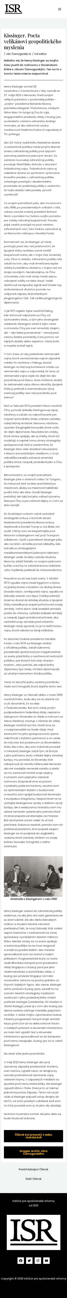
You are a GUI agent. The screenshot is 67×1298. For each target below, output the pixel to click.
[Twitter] (29, 1260)
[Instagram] (38, 1260)
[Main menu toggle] (59, 9)
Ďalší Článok (33, 1179)
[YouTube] (46, 1260)
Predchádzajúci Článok (33, 1169)
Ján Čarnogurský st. (19, 54)
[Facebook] (21, 1260)
